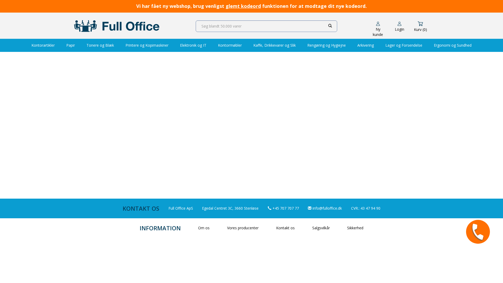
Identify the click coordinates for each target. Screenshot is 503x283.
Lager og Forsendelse (403, 45)
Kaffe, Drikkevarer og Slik (274, 45)
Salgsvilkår (321, 227)
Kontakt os (285, 227)
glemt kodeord (243, 6)
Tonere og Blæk (100, 45)
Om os (204, 227)
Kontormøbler (230, 45)
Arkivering (365, 45)
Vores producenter (243, 227)
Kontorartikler (43, 45)
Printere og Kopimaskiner (146, 45)
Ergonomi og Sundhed (453, 45)
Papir (70, 45)
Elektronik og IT (193, 45)
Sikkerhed (355, 227)
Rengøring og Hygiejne (326, 45)
